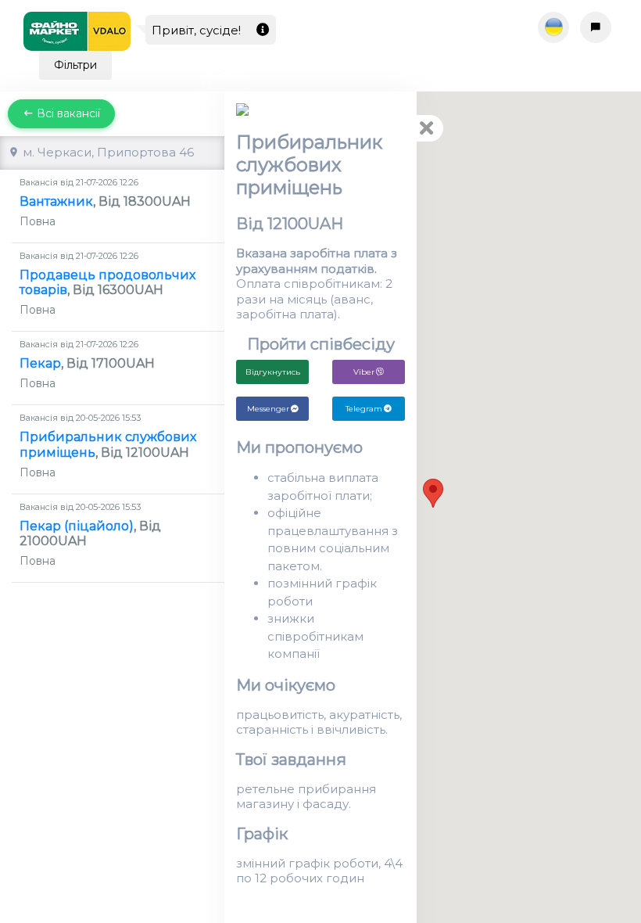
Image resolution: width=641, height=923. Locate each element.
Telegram (364, 409)
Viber (363, 372)
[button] (433, 493)
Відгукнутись (272, 372)
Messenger (268, 409)
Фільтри (75, 65)
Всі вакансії (67, 113)
